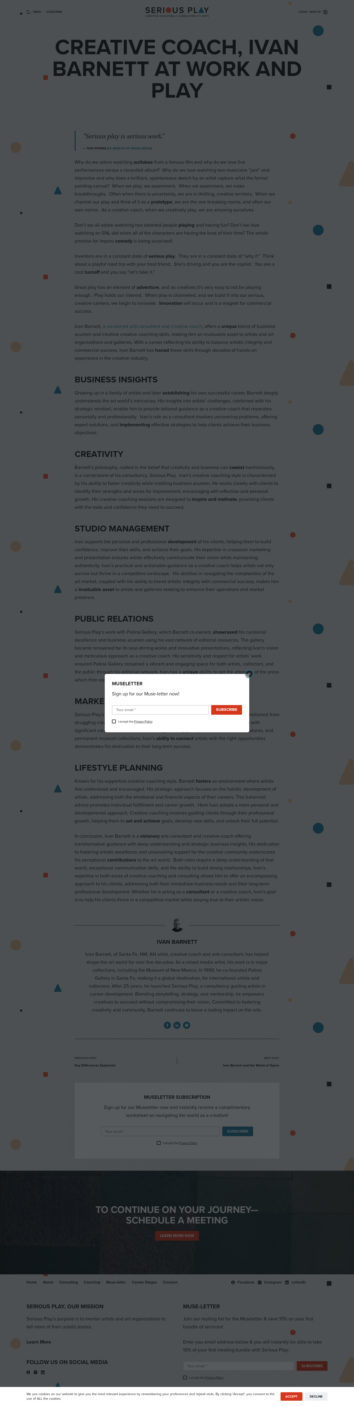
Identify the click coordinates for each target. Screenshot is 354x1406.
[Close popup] (249, 674)
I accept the (135, 721)
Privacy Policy (143, 721)
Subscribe (226, 709)
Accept (291, 1396)
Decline (316, 1396)
